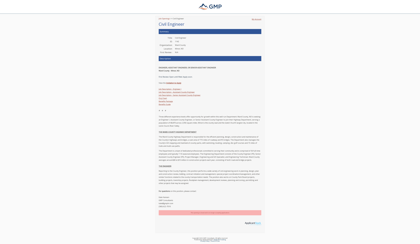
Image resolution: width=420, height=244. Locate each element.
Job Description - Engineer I (170, 89)
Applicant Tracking (220, 240)
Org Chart (163, 98)
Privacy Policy (204, 241)
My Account (256, 19)
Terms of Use (215, 241)
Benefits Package (166, 101)
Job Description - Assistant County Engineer (177, 92)
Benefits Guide (165, 104)
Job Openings (164, 18)
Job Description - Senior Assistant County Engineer (179, 95)
